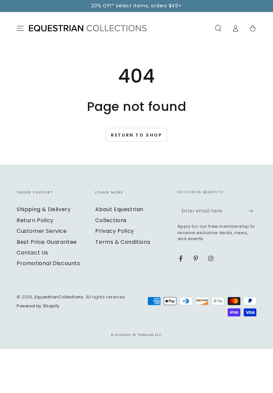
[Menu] (20, 28)
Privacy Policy (114, 231)
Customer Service (42, 231)
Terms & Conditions (122, 242)
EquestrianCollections (59, 297)
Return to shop (136, 135)
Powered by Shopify (38, 306)
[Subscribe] (252, 210)
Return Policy (35, 220)
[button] (218, 28)
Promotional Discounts (48, 263)
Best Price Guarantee (47, 242)
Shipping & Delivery (44, 209)
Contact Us (32, 252)
